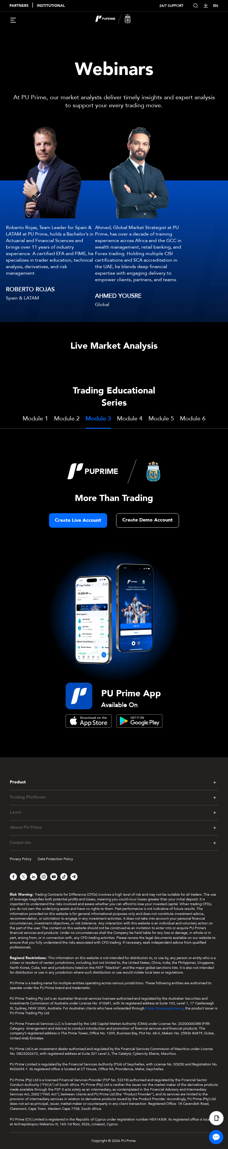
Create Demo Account (147, 520)
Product (18, 782)
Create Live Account (78, 520)
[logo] (117, 19)
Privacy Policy (20, 859)
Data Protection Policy (55, 859)
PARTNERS (19, 6)
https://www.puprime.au (164, 1008)
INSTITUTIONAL (51, 6)
